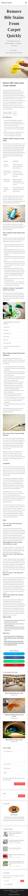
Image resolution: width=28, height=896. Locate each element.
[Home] (10, 50)
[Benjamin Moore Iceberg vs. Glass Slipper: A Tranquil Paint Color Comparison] (5, 834)
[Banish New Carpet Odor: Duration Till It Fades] (5, 856)
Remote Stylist (6, 3)
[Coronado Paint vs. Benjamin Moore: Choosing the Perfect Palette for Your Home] (5, 863)
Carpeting (11, 43)
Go (22, 880)
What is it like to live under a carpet (14, 739)
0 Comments (18, 43)
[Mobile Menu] (26, 2)
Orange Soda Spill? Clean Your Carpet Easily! (13, 641)
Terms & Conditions (14, 891)
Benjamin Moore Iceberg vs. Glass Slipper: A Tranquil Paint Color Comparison (16, 833)
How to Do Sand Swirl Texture (15, 848)
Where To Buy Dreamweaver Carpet (14, 693)
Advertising (6, 890)
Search (4, 793)
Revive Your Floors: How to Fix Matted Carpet (13, 636)
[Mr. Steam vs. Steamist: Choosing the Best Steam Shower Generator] (5, 841)
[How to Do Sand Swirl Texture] (5, 848)
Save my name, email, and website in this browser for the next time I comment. (14, 779)
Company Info (17, 890)
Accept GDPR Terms (9, 884)
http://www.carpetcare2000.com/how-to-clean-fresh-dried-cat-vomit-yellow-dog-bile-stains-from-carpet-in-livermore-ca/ (14, 628)
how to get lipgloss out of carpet (10, 644)
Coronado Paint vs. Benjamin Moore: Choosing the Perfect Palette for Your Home (16, 863)
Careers (22, 890)
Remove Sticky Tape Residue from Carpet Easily (14, 643)
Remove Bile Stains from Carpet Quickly (14, 52)
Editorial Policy (11, 890)
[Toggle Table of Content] (14, 113)
